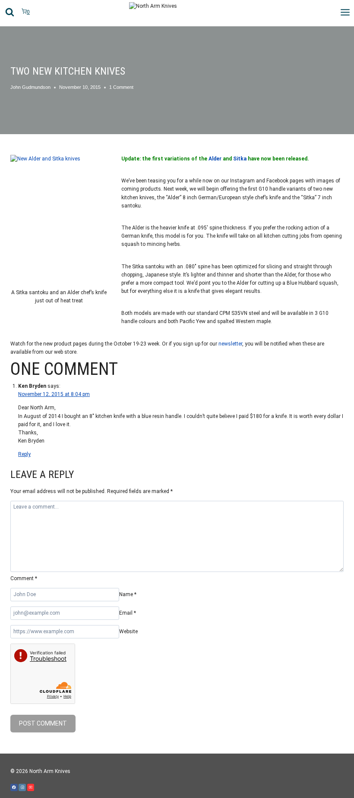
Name (127, 594)
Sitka (240, 159)
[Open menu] (345, 12)
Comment (23, 578)
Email (127, 613)
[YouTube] (31, 787)
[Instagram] (22, 787)
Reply (24, 454)
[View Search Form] (9, 12)
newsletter (230, 344)
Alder (215, 159)
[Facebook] (14, 787)
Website (128, 631)
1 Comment (121, 87)
